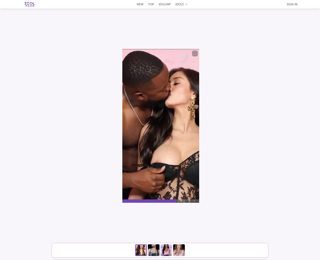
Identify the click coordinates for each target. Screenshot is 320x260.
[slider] (160, 201)
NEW (140, 4)
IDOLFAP (165, 4)
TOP (151, 4)
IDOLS (180, 4)
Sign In (292, 4)
